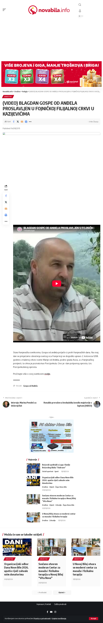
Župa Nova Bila (61, 487)
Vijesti (51, 487)
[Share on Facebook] (13, 121)
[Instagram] (55, 612)
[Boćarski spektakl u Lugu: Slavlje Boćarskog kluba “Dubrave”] (33, 468)
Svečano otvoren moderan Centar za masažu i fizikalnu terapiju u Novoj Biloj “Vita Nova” (59, 498)
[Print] (26, 121)
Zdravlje (58, 505)
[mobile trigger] (5, 10)
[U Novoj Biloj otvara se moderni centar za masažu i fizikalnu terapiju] (33, 517)
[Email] (22, 121)
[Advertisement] (51, 40)
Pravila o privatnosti (42, 618)
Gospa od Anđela (30, 386)
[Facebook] (47, 612)
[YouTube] (51, 612)
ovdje (47, 374)
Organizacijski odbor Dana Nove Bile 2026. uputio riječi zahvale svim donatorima (57, 480)
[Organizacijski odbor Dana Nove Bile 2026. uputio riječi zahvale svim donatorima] (33, 481)
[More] (30, 121)
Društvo (8, 96)
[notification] (89, 11)
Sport (56, 471)
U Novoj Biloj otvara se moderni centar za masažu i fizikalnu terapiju (85, 569)
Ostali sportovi (47, 471)
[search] (89, 5)
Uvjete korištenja (59, 618)
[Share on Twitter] (18, 121)
